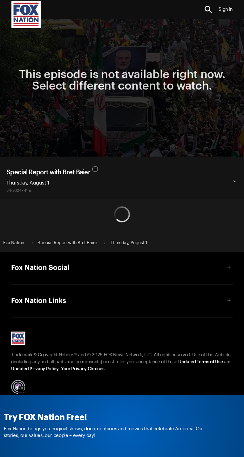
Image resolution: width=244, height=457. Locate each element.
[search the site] (208, 9)
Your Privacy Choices (82, 369)
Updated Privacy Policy (35, 369)
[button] (208, 9)
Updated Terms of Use (200, 362)
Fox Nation (13, 243)
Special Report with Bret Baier (48, 172)
